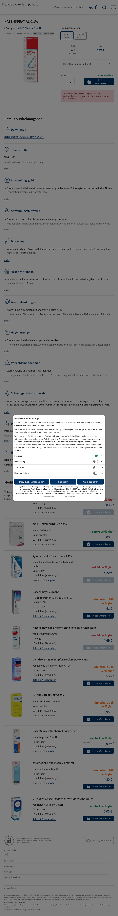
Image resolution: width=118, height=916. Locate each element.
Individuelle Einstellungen (31, 481)
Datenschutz (48, 496)
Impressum (70, 496)
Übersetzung (19, 461)
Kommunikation (21, 473)
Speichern (63, 481)
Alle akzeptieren (90, 481)
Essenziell (18, 456)
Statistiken (19, 467)
